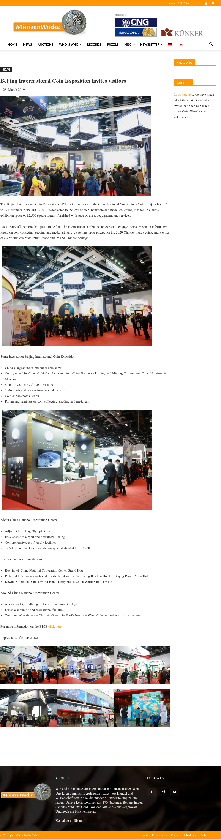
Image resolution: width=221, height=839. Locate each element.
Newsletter (149, 44)
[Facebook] (199, 3)
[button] (211, 44)
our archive (185, 94)
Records (94, 44)
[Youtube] (213, 3)
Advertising (190, 835)
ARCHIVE (183, 83)
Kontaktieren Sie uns (69, 820)
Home (12, 44)
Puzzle (112, 44)
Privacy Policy (159, 835)
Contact (204, 835)
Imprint (144, 835)
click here (55, 626)
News (27, 44)
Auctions (45, 44)
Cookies (175, 835)
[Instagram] (206, 3)
